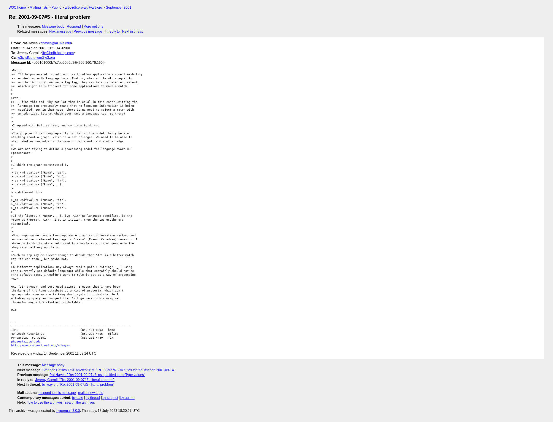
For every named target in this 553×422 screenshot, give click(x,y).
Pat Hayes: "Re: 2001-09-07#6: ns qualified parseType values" (97, 375)
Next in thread (132, 31)
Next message (60, 31)
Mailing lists (39, 7)
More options (93, 26)
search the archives (80, 402)
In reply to (112, 31)
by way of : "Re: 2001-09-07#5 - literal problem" (78, 384)
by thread (93, 398)
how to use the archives (45, 402)
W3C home (17, 7)
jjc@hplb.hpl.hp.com (58, 53)
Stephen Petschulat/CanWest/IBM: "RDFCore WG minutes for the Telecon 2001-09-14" (108, 370)
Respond (74, 26)
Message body (53, 26)
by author (127, 398)
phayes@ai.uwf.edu (55, 43)
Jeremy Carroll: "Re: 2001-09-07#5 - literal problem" (74, 380)
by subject (110, 398)
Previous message (88, 31)
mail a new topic (90, 393)
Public (56, 7)
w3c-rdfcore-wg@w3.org (83, 7)
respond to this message (57, 393)
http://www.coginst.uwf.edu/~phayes (40, 345)
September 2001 (118, 7)
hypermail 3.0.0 (68, 410)
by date (77, 398)
